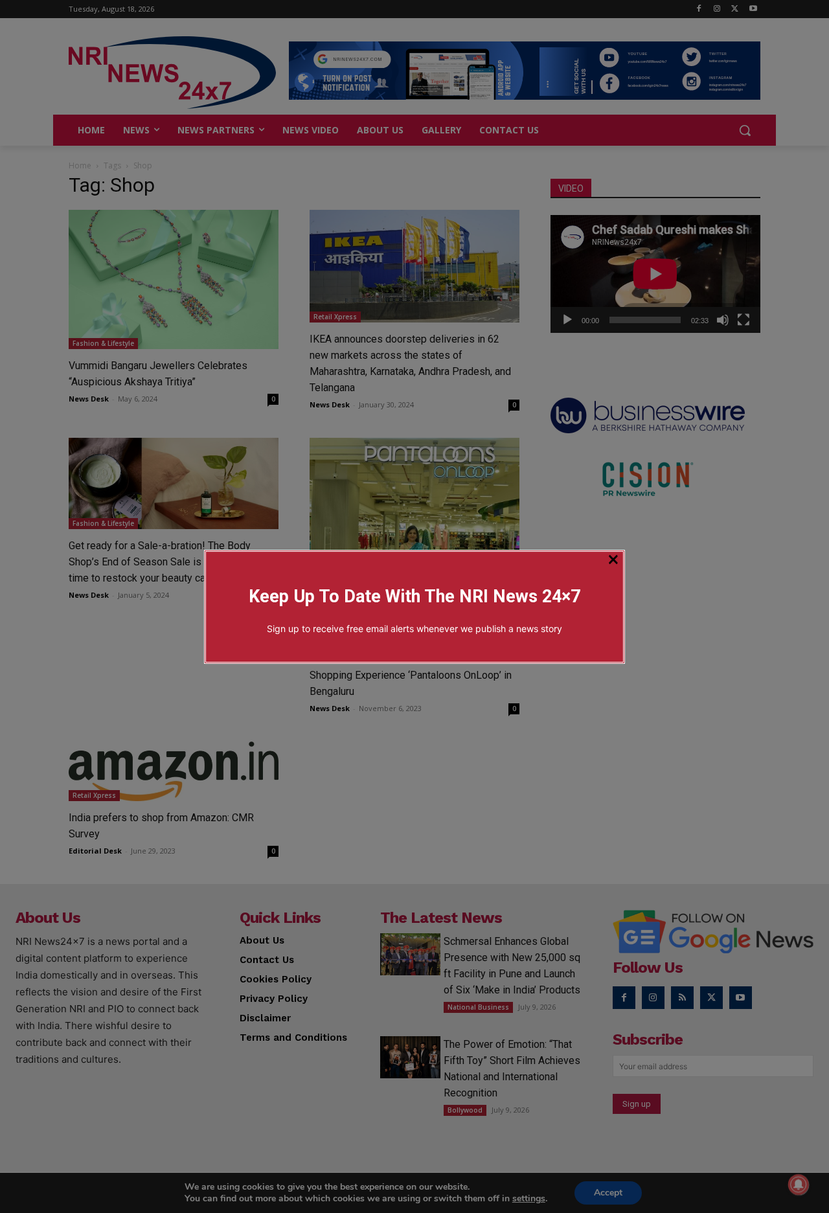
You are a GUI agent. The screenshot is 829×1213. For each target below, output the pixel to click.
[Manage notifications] (798, 1184)
